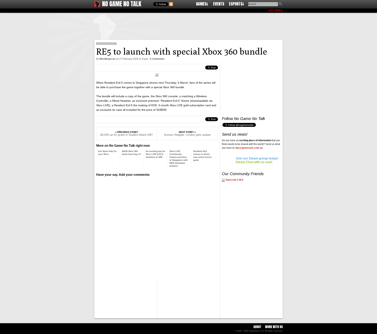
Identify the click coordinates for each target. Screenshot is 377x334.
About (257, 326)
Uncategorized (106, 43)
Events (218, 4)
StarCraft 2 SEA (234, 179)
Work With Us (274, 326)
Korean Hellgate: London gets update (187, 134)
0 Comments (157, 59)
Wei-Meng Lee (107, 59)
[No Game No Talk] (97, 5)
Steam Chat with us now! (254, 162)
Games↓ (202, 4)
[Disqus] (157, 226)
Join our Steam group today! (257, 158)
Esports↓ (236, 4)
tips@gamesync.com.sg (249, 147)
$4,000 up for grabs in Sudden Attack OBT (126, 134)
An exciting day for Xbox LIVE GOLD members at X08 (155, 154)
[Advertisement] (188, 25)
